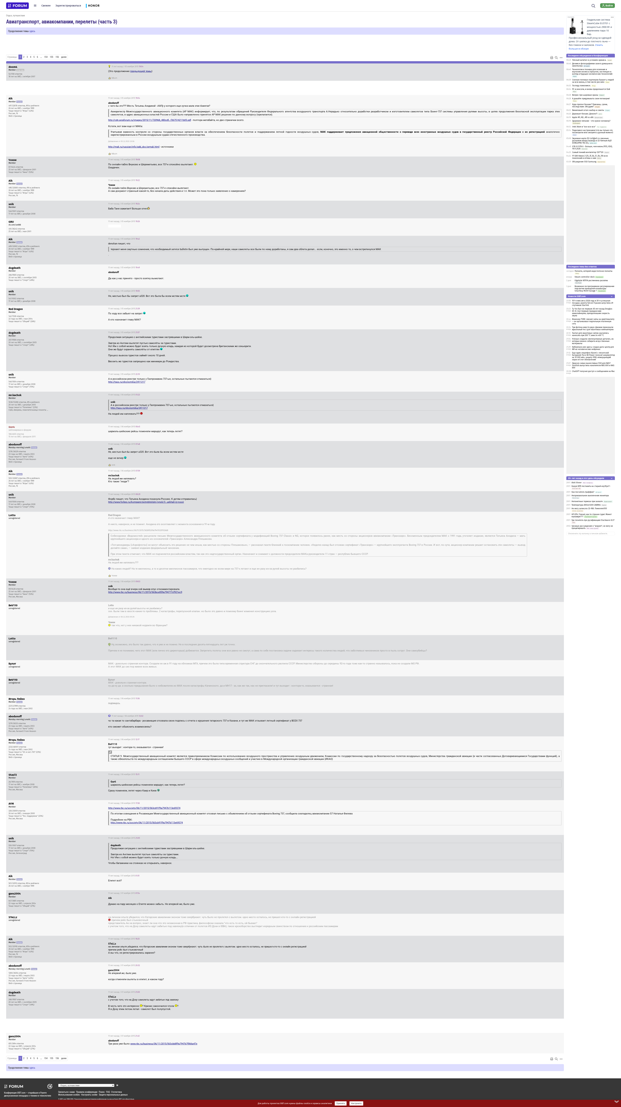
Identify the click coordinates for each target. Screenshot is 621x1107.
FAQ (108, 1091)
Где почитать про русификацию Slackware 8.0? (593, 520)
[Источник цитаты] (110, 752)
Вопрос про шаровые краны (585, 95)
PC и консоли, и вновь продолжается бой (591, 89)
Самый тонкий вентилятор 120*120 (587, 152)
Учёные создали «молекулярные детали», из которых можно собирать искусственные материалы (593, 341)
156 (57, 57)
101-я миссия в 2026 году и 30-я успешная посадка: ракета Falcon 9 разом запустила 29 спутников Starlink (592, 303)
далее (63, 57)
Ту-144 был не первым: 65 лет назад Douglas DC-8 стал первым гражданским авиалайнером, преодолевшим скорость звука (592, 312)
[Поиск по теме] (556, 58)
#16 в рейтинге (32, 106)
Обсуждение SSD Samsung (584, 162)
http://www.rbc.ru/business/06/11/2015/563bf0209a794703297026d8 (138, 530)
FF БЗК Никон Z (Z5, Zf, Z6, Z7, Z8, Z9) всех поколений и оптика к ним (590, 157)
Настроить (356, 1103)
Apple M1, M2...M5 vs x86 (582, 117)
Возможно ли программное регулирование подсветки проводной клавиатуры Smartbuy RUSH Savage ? (594, 288)
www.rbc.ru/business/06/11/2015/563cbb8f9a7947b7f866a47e (163, 1043)
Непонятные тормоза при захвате (587, 501)
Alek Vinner (577, 482)
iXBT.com (63, 1099)
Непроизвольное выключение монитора (590, 495)
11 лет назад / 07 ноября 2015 (123, 876)
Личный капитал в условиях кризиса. (589, 60)
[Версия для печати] (552, 58)
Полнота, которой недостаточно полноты (593, 271)
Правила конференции (86, 1091)
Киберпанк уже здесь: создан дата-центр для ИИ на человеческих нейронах (593, 348)
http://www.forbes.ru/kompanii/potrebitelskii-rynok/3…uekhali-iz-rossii (146, 502)
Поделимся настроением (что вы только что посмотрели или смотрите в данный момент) (592, 131)
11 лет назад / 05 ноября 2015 (127, 66)
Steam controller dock (584, 277)
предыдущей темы (141, 71)
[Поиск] (593, 5)
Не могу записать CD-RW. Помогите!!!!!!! (589, 508)
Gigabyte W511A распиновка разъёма (591, 280)
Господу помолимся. (581, 85)
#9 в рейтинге (33, 402)
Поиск (102, 1091)
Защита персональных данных (113, 1094)
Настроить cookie (89, 1094)
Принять (340, 1103)
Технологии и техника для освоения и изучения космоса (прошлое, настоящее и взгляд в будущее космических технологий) (592, 71)
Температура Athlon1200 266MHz (586, 505)
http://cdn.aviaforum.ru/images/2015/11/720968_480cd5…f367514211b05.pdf (149, 120)
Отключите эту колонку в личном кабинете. (588, 533)
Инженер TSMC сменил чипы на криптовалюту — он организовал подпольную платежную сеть (593, 321)
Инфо (558, 66)
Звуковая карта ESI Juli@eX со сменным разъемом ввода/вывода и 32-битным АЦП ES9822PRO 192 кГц (592, 140)
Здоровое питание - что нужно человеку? (591, 121)
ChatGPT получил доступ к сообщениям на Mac (593, 371)
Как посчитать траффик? (583, 492)
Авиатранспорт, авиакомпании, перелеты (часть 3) (61, 21)
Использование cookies (69, 1094)
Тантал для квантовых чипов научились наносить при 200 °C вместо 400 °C (590, 334)
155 (51, 57)
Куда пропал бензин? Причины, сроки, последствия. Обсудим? (590, 105)
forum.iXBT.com (119, 1099)
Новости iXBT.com (577, 296)
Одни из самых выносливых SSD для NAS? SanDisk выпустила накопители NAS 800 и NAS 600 (593, 365)
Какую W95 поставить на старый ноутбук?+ (591, 486)
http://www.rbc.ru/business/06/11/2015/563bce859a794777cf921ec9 (145, 592)
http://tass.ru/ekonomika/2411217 (126, 381)
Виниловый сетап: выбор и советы (588, 110)
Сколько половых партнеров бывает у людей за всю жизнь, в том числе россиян (593, 81)
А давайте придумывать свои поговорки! (591, 98)
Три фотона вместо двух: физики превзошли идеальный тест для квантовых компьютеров (593, 328)
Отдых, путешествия (15, 15)
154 (46, 57)
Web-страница (15, 116)
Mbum (114, 78)
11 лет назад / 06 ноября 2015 (124, 395)
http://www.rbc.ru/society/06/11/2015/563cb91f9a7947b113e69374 (144, 808)
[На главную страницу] (17, 5)
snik (113, 465)
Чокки (114, 576)
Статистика (116, 1091)
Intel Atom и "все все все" (584, 127)
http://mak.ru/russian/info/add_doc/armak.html (133, 146)
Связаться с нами (66, 1091)
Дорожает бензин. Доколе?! (584, 114)
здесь (32, 31)
